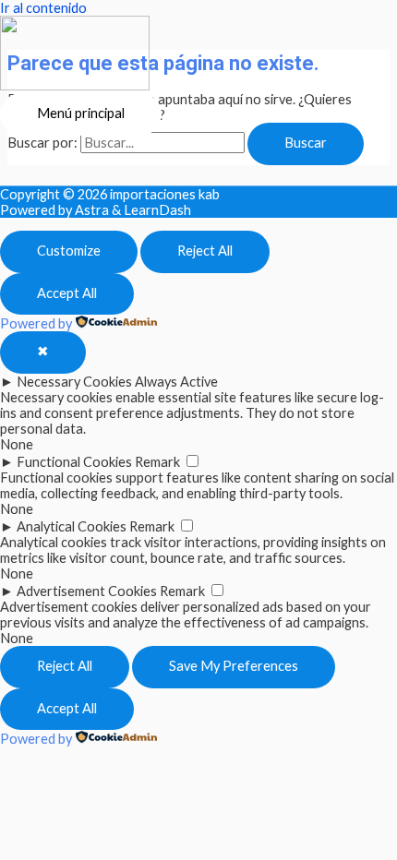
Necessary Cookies (74, 381)
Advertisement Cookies (87, 591)
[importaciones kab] (75, 54)
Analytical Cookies (71, 526)
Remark (157, 462)
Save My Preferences (233, 666)
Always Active (176, 381)
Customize (69, 250)
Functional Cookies (74, 462)
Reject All (205, 250)
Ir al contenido (43, 8)
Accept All (67, 293)
